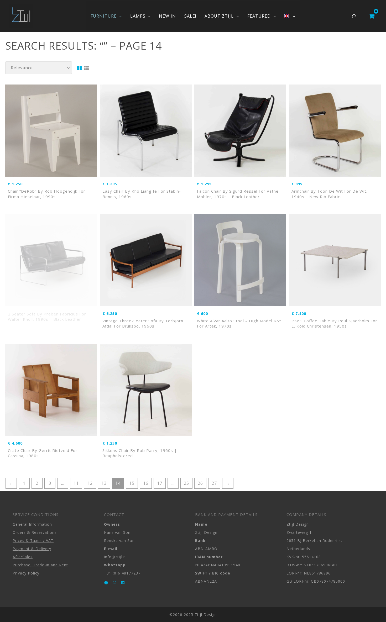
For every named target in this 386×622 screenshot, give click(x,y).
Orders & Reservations (35, 532)
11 (76, 483)
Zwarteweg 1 (299, 532)
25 (186, 483)
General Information (32, 524)
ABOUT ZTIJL (219, 16)
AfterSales (23, 556)
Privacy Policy (26, 573)
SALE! (190, 16)
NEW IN (167, 16)
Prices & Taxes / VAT (33, 540)
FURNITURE (104, 16)
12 (90, 483)
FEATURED (259, 16)
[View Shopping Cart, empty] (372, 16)
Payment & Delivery (32, 548)
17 (159, 483)
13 (104, 483)
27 (214, 483)
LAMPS (137, 16)
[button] (119, 16)
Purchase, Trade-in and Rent (40, 564)
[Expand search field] (353, 16)
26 (200, 483)
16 (145, 483)
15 (131, 483)
